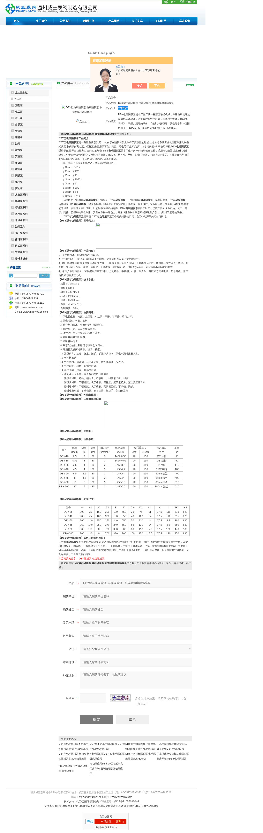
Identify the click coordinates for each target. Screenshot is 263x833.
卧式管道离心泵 (91, 806)
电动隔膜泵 (98, 558)
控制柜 (18, 99)
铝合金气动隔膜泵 (149, 806)
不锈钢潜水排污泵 (128, 806)
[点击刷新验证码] (120, 697)
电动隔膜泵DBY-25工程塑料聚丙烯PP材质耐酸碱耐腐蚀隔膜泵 (106, 768)
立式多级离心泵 (53, 806)
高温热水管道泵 (109, 806)
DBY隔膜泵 (85, 558)
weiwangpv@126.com (91, 797)
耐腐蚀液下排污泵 (72, 806)
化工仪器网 (82, 801)
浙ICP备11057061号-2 (126, 801)
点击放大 (84, 121)
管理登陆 (94, 801)
